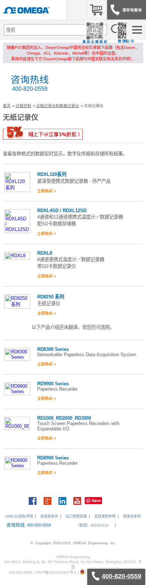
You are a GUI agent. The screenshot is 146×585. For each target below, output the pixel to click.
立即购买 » (46, 191)
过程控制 (23, 106)
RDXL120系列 (51, 174)
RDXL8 (44, 253)
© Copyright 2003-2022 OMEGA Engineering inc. (73, 543)
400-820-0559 (29, 89)
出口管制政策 (76, 516)
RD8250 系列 (50, 296)
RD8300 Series (53, 349)
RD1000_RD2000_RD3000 (64, 418)
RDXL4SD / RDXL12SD (61, 210)
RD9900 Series (53, 383)
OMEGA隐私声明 (19, 516)
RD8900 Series (53, 457)
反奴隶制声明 (105, 516)
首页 (7, 106)
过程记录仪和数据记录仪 (57, 106)
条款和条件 (49, 516)
